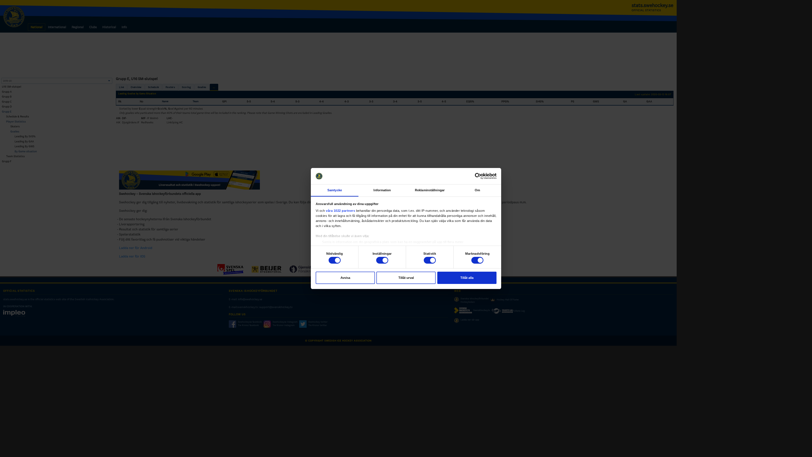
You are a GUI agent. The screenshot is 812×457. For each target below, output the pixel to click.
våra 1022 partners (340, 210)
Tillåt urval (406, 277)
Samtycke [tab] (334, 190)
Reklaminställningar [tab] (430, 190)
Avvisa (345, 277)
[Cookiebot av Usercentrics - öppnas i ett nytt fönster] (478, 176)
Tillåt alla (466, 277)
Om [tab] (477, 190)
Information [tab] (382, 190)
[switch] (382, 260)
